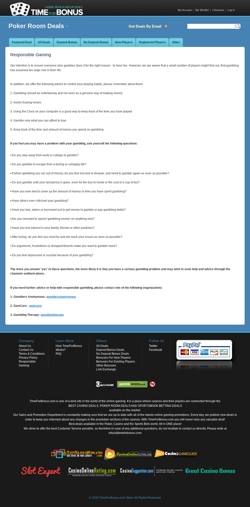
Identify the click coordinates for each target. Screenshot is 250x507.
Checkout (218, 10)
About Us (25, 346)
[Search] (237, 26)
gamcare (35, 306)
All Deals (102, 346)
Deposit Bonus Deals (110, 350)
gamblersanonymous (61, 296)
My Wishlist (202, 10)
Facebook (155, 350)
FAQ (58, 353)
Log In (231, 10)
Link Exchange (106, 369)
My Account (185, 10)
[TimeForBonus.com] (46, 8)
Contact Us (26, 350)
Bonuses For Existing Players (115, 361)
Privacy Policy (28, 357)
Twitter (153, 346)
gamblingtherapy (52, 315)
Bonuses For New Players (113, 357)
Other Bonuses (106, 365)
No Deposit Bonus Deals (112, 353)
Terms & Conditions (32, 353)
